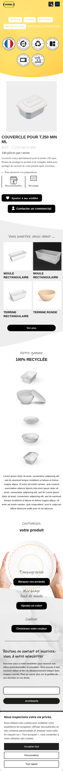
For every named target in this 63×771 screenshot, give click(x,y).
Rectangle (45, 19)
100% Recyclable (14, 26)
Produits (15, 19)
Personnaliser (31, 755)
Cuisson (29, 19)
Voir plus (31, 328)
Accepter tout (31, 746)
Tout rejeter (32, 764)
